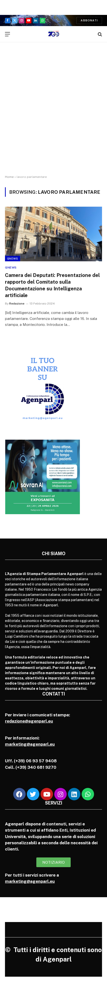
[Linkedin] (74, 794)
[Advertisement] (53, 113)
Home (9, 177)
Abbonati (89, 20)
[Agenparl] (53, 34)
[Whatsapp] (88, 794)
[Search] (99, 34)
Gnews (12, 258)
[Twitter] (33, 794)
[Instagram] (60, 794)
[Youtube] (47, 794)
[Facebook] (19, 794)
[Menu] (7, 34)
